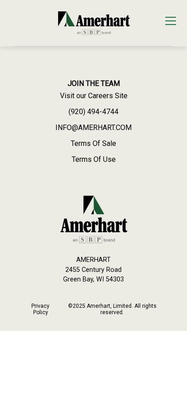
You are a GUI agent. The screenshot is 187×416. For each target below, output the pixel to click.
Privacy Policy (40, 309)
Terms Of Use (94, 159)
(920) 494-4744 (93, 111)
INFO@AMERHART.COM (93, 127)
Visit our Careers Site (94, 95)
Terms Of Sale (93, 143)
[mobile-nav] (170, 22)
